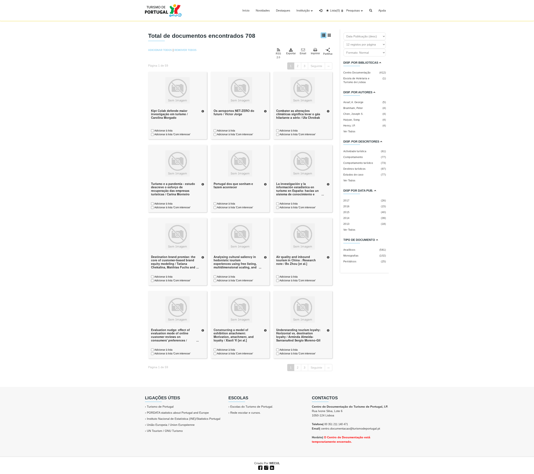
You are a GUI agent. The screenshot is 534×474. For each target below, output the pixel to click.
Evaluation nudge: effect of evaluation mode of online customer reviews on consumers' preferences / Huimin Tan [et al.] (170, 337)
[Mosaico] (329, 35)
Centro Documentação (364, 72)
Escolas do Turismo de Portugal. (251, 406)
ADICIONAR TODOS (160, 50)
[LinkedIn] (271, 467)
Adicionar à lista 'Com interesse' (172, 134)
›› (328, 66)
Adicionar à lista (163, 130)
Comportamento (364, 157)
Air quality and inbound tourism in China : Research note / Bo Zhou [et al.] (296, 260)
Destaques (283, 10)
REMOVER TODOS (185, 50)
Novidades (263, 10)
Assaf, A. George (364, 102)
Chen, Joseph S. (364, 113)
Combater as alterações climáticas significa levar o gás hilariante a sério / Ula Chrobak (298, 114)
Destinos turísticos (364, 168)
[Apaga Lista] (341, 10)
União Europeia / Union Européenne (171, 424)
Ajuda (382, 10)
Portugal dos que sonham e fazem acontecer (233, 185)
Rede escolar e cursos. (245, 412)
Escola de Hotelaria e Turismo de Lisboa (364, 80)
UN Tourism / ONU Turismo (165, 430)
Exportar (290, 53)
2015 (364, 212)
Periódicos (364, 261)
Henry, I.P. (364, 125)
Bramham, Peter (364, 108)
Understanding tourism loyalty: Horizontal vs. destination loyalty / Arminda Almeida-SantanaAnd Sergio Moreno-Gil (298, 335)
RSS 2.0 (278, 55)
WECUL (274, 463)
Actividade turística (364, 151)
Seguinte (316, 66)
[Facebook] (260, 467)
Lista (335, 10)
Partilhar (327, 53)
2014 (364, 218)
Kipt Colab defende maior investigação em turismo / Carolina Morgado (169, 114)
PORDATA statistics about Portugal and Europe (178, 412)
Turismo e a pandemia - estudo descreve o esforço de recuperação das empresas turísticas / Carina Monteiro (173, 189)
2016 (364, 206)
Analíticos (364, 249)
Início (245, 10)
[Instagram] (265, 467)
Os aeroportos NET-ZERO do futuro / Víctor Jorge (234, 112)
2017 (364, 200)
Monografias (364, 255)
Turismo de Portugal (160, 406)
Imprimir (315, 53)
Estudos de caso (364, 174)
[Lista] (323, 35)
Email (303, 53)
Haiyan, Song (364, 119)
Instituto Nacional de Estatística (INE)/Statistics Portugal (183, 418)
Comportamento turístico (364, 163)
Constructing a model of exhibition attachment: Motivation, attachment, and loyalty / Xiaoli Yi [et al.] (234, 335)
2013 (364, 223)
